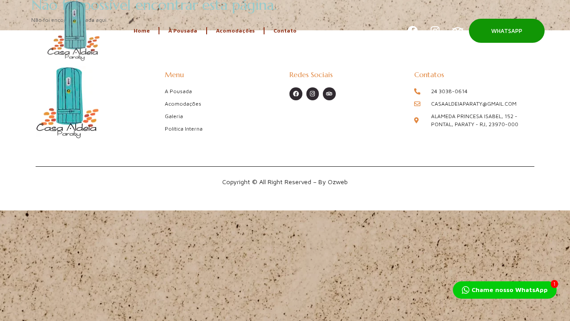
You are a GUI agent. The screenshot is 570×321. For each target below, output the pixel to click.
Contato (285, 30)
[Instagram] (435, 31)
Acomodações (235, 30)
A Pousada (182, 30)
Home (142, 30)
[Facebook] (412, 31)
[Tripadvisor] (458, 31)
